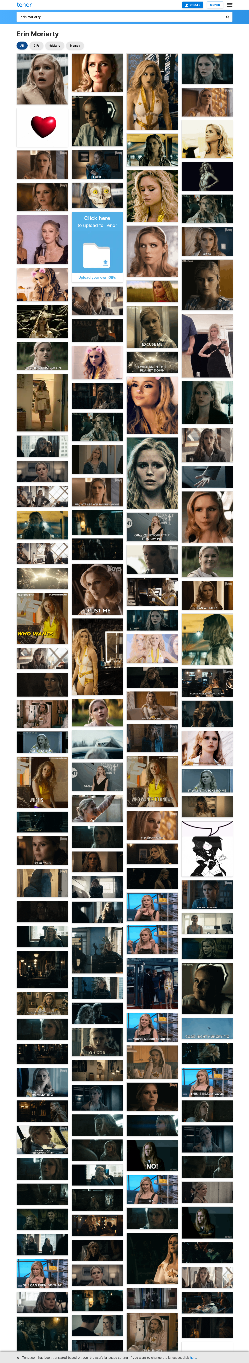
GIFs (36, 45)
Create (195, 4)
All (22, 45)
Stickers (54, 45)
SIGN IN (215, 4)
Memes (75, 45)
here (193, 1358)
